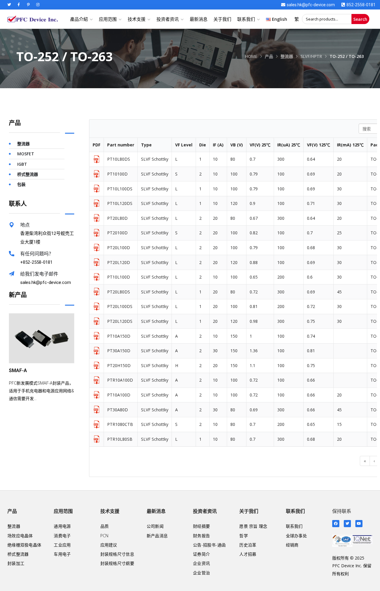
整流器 (287, 56)
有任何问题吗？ (36, 254)
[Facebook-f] (18, 5)
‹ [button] (374, 461)
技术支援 (136, 19)
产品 (269, 56)
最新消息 (199, 19)
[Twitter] (9, 5)
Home (251, 56)
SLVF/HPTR (311, 56)
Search (360, 19)
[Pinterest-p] (28, 5)
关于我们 (222, 19)
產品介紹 (79, 19)
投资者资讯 (167, 19)
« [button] (365, 461)
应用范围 (108, 19)
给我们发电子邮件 (39, 274)
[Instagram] (37, 5)
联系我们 (246, 19)
